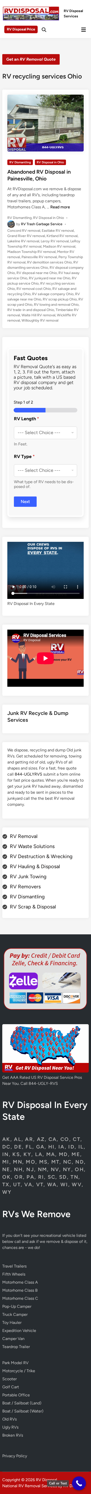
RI (41, 1177)
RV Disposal (46, 1479)
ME (76, 1154)
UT (17, 1184)
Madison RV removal (59, 246)
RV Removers (25, 887)
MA (50, 1154)
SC (52, 1177)
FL (29, 1147)
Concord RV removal (23, 230)
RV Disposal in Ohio (50, 162)
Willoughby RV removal (39, 320)
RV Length (26, 419)
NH (18, 1169)
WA (52, 1184)
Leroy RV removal (55, 241)
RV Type (24, 456)
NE (6, 1169)
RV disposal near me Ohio (36, 273)
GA (40, 1147)
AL (17, 1139)
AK (6, 1139)
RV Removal (23, 836)
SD (63, 1177)
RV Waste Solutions (32, 846)
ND (79, 1162)
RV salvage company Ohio (53, 294)
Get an (31, 59)
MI (5, 1162)
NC (67, 1162)
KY (27, 1154)
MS (43, 1162)
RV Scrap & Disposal (33, 907)
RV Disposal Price (21, 29)
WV (77, 1184)
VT (40, 1184)
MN (17, 1162)
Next (25, 501)
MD (63, 1154)
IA (61, 1147)
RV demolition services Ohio (49, 262)
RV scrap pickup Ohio (60, 299)
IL (81, 1147)
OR (18, 1177)
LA (39, 1154)
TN (74, 1177)
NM (42, 1169)
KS (16, 1154)
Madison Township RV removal (31, 252)
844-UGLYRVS (28, 774)
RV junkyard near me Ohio (49, 278)
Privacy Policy (14, 1455)
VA (28, 1184)
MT (55, 1162)
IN (5, 1154)
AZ (41, 1139)
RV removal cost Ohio (33, 289)
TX (6, 1184)
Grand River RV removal (26, 236)
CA (53, 1139)
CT (76, 1139)
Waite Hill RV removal (38, 315)
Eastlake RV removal (58, 230)
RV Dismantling (20, 162)
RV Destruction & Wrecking (41, 856)
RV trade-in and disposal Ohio (30, 310)
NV (55, 1169)
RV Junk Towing (28, 876)
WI (64, 1184)
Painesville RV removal (39, 257)
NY (67, 1169)
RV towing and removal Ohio (56, 304)
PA (30, 1177)
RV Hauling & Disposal (35, 866)
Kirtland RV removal (62, 236)
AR (29, 1139)
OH (79, 1169)
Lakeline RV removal (23, 241)
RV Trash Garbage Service (41, 224)
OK (6, 1177)
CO (64, 1139)
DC (6, 1147)
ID (71, 1147)
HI (51, 1147)
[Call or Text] (79, 1483)
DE (18, 1147)
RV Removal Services (37, 1485)
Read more (60, 207)
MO (30, 1162)
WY (7, 1192)
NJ (30, 1169)
